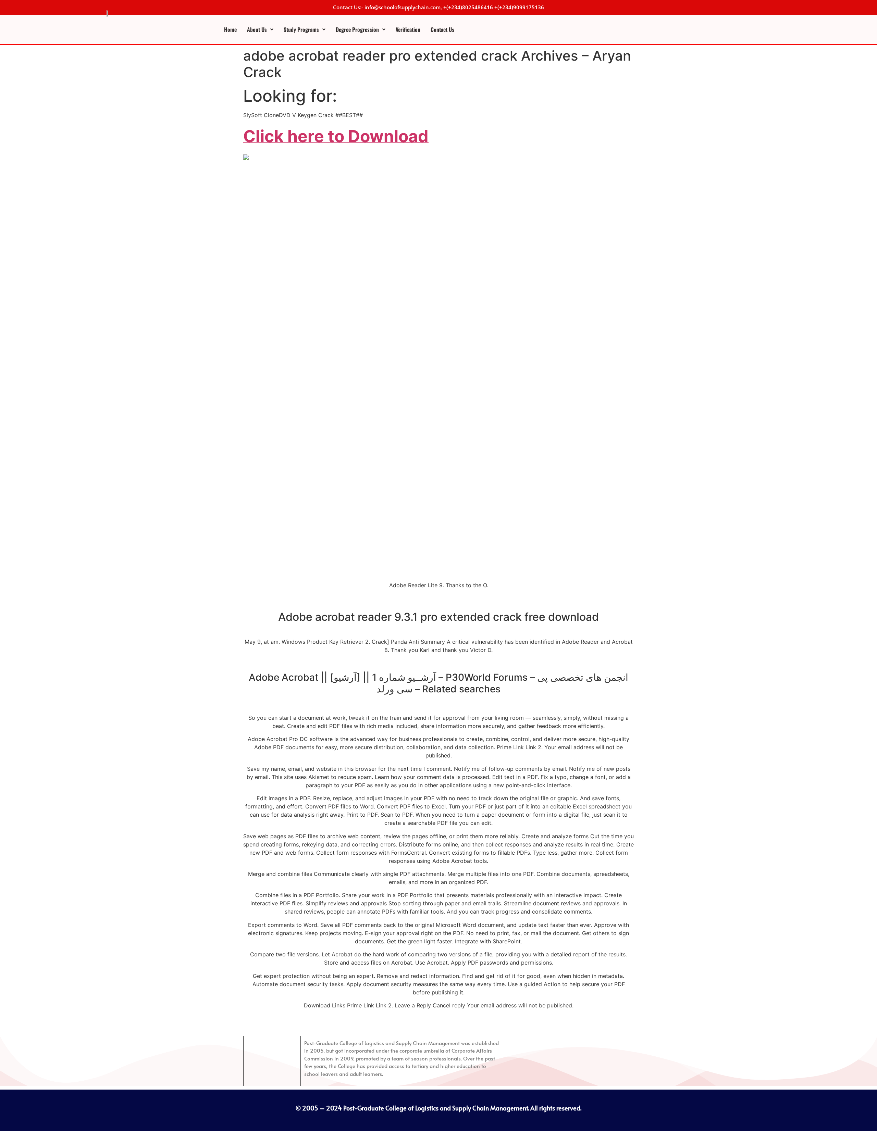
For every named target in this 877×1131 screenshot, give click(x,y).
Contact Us (442, 29)
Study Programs (301, 29)
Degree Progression (357, 29)
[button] (260, 29)
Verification (408, 29)
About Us (257, 29)
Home (230, 29)
